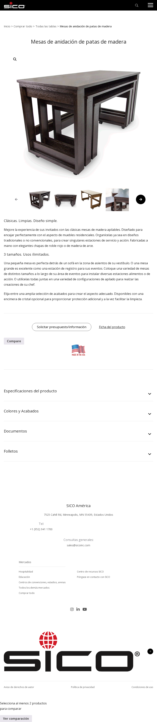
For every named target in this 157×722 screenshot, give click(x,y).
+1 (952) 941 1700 (41, 529)
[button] (14, 59)
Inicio (7, 26)
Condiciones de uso (142, 687)
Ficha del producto (112, 327)
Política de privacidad (83, 687)
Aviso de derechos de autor (19, 687)
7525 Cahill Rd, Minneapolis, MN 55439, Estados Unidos (78, 514)
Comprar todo (23, 26)
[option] (39, 199)
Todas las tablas (45, 26)
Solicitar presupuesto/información (61, 327)
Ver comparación (16, 718)
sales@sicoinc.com (78, 545)
